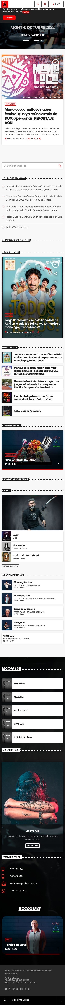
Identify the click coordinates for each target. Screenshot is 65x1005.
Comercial (10, 455)
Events (9, 315)
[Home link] (4, 4)
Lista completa (10, 566)
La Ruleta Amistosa (23, 737)
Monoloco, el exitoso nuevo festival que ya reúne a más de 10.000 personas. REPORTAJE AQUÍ (31, 116)
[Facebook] (25, 989)
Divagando (20, 622)
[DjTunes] (29, 989)
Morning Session (23, 582)
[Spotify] (17, 989)
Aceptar (9, 17)
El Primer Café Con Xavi (20, 460)
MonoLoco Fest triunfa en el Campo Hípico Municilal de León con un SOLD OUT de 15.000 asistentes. (36, 371)
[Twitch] (13, 989)
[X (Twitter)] (9, 989)
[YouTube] (6, 989)
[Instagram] (21, 989)
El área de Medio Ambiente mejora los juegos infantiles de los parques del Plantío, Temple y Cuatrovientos (36, 384)
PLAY (56, 4)
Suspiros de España (24, 609)
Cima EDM (8, 636)
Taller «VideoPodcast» (17, 227)
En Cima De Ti (20, 710)
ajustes (25, 12)
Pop (37, 939)
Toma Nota (19, 683)
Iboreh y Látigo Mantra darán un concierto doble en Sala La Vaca (33, 397)
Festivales (10, 104)
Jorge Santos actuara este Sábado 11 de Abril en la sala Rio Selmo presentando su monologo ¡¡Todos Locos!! (32, 323)
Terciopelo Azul (22, 595)
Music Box (19, 697)
